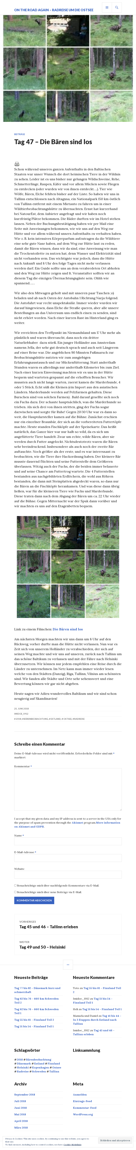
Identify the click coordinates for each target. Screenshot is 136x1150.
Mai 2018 (20, 1114)
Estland (56, 719)
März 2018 (21, 1127)
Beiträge (19, 134)
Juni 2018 (20, 1107)
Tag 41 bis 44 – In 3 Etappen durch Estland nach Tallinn (97, 1019)
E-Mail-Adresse (25, 852)
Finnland (54, 1063)
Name (19, 835)
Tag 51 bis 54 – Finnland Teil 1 (34, 1026)
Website (19, 868)
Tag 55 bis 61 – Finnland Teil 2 (34, 1019)
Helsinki (23, 1067)
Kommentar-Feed (84, 1107)
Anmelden (80, 1094)
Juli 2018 (20, 1101)
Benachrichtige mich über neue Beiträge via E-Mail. (49, 892)
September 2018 (24, 1094)
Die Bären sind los (68, 629)
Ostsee (67, 719)
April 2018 (21, 1121)
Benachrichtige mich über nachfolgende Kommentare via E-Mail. (58, 885)
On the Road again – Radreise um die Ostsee (53, 10)
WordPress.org (83, 1114)
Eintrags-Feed (82, 1101)
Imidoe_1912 (21, 713)
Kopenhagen (40, 1067)
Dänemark (24, 1063)
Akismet (77, 822)
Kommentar (23, 766)
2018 (18, 719)
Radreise (79, 719)
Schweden (39, 1071)
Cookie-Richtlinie (72, 1144)
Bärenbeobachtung (36, 719)
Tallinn (54, 1071)
